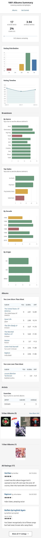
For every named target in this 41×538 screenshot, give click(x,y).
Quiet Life (7, 319)
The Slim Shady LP (10, 325)
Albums (14, 10)
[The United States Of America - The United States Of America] (6, 422)
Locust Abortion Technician (10, 374)
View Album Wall (34, 413)
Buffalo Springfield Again (14, 510)
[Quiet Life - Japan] (16, 422)
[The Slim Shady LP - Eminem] (20, 431)
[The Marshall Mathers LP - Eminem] (25, 422)
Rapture (7, 353)
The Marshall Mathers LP (9, 333)
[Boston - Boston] (35, 422)
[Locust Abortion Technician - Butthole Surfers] (20, 453)
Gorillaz (7, 473)
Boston (6, 340)
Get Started (25, 10)
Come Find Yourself (11, 347)
